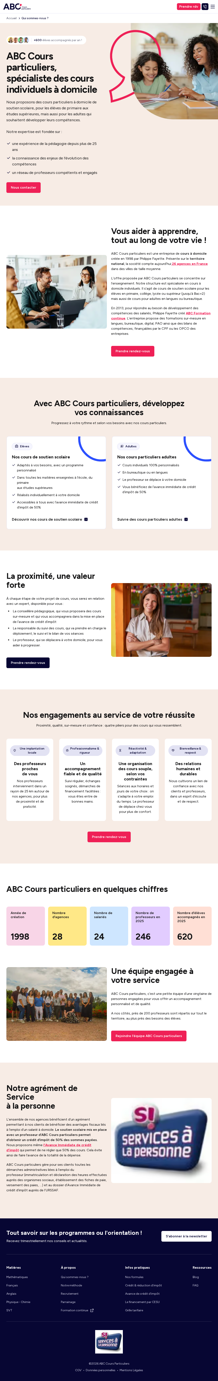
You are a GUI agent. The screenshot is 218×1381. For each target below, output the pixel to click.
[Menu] (213, 6)
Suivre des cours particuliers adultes (149, 519)
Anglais (11, 1294)
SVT (9, 1310)
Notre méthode (71, 1285)
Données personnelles (100, 1370)
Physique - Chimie (18, 1302)
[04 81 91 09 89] (205, 6)
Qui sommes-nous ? (75, 1277)
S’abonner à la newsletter (186, 1236)
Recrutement (70, 1294)
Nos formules (134, 1277)
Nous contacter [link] (23, 187)
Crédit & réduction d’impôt (143, 1285)
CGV (78, 1370)
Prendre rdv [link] (188, 6)
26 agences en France (189, 264)
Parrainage (68, 1302)
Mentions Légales (131, 1370)
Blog (196, 1277)
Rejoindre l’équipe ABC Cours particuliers (149, 1036)
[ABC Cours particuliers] (17, 6)
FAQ (195, 1285)
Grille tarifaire (134, 1310)
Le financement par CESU (142, 1302)
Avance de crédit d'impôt (142, 1294)
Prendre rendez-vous (133, 351)
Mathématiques (17, 1277)
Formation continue (74, 1310)
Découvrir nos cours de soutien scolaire (47, 519)
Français (12, 1285)
